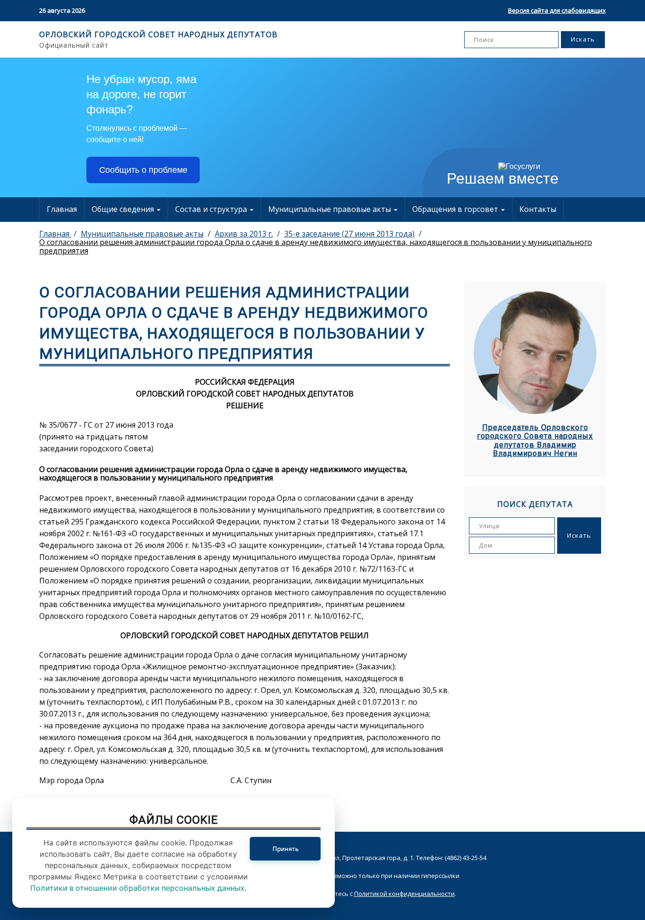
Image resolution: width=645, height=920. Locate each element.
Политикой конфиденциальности (404, 893)
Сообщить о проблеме (143, 170)
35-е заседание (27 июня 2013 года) (349, 233)
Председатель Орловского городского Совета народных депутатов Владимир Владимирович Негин (535, 440)
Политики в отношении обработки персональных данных (137, 888)
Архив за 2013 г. (244, 233)
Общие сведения (124, 209)
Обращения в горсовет (456, 209)
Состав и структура (212, 209)
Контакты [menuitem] (537, 209)
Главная (62, 209)
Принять (285, 848)
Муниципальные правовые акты (330, 209)
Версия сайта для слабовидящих (557, 10)
